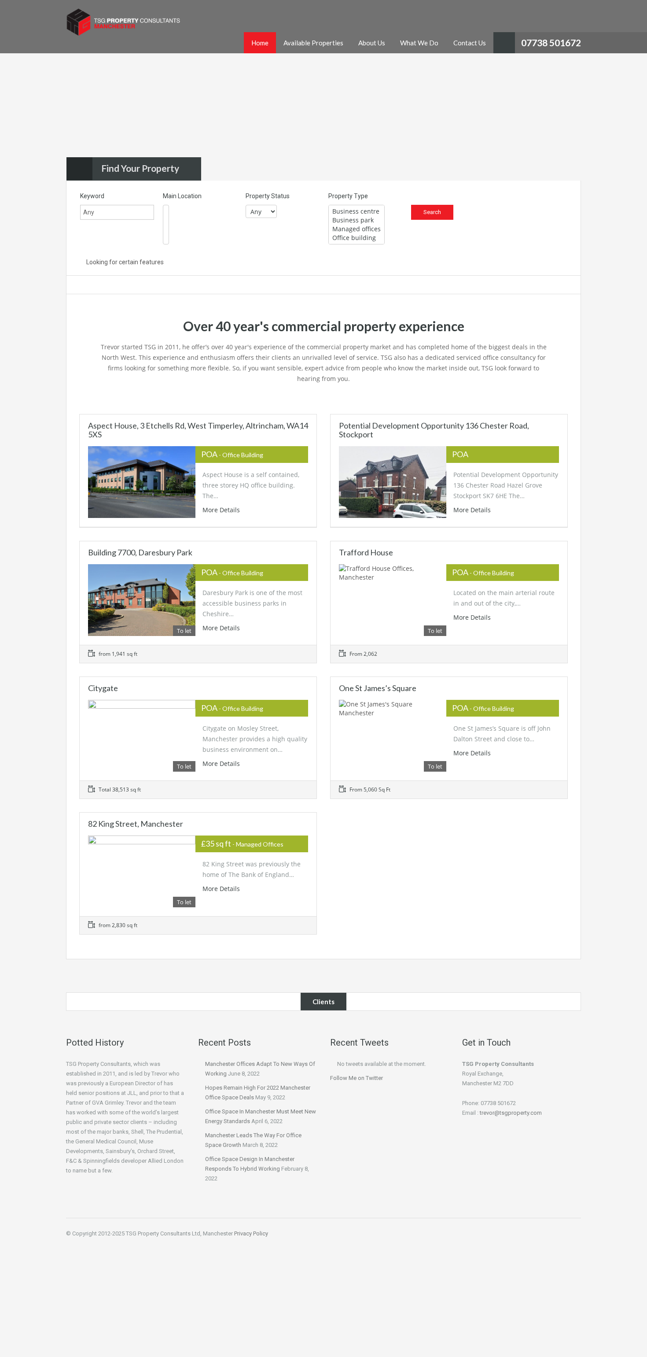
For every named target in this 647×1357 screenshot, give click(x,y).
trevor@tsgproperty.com (511, 1112)
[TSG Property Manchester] (123, 26)
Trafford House (366, 552)
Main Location (182, 196)
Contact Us (469, 43)
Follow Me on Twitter (356, 1078)
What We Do (419, 43)
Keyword (92, 196)
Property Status (268, 196)
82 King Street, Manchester (135, 823)
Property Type (348, 196)
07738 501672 (551, 42)
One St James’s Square (377, 688)
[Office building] (356, 237)
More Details (222, 510)
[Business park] (356, 220)
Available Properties (313, 43)
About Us (371, 43)
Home (259, 43)
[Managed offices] (356, 229)
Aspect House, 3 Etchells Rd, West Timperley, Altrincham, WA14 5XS (198, 430)
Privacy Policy (251, 1233)
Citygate (103, 688)
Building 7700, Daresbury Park (140, 552)
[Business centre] (356, 211)
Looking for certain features (124, 262)
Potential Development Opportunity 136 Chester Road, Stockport (434, 430)
